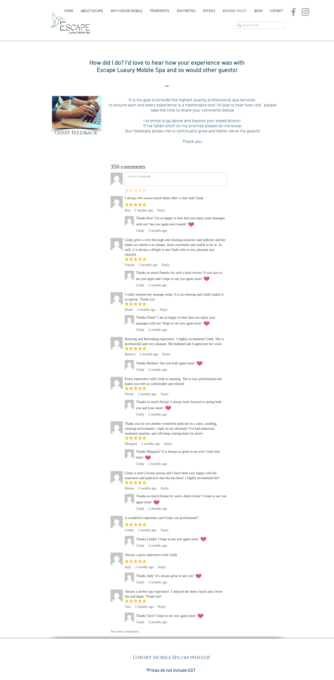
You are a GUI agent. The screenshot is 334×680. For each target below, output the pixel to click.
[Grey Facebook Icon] (293, 12)
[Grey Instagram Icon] (305, 12)
